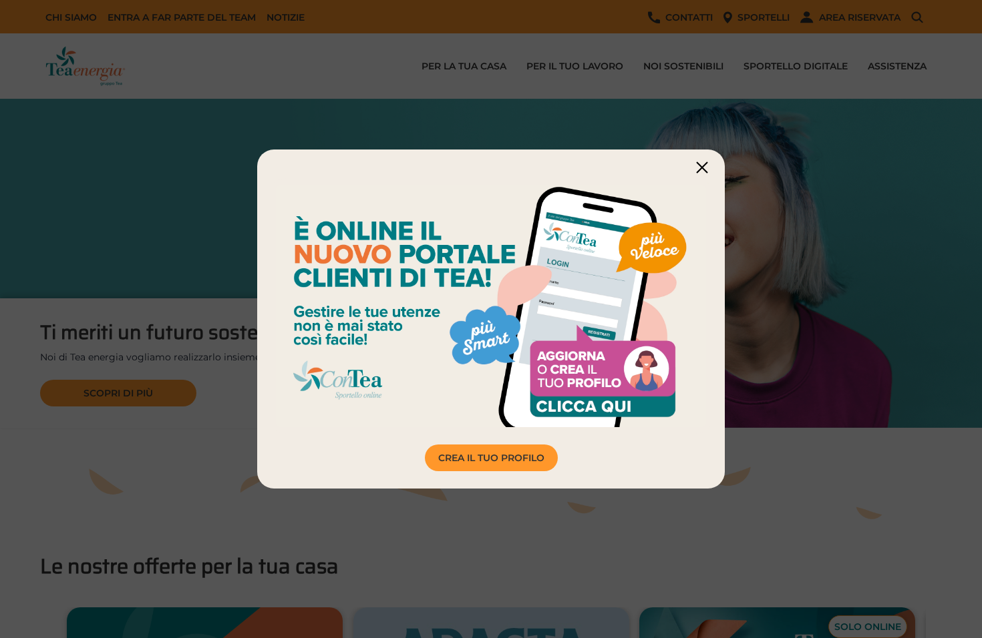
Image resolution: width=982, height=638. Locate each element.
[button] (702, 167)
